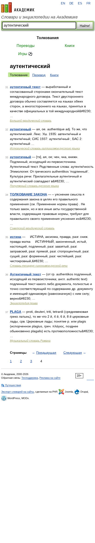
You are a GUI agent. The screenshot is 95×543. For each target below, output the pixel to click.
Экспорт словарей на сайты (17, 391)
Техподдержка (29, 377)
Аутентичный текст (25, 274)
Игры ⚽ (25, 54)
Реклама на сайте (49, 377)
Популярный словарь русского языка (34, 186)
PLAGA (15, 311)
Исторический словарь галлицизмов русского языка (45, 148)
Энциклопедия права (24, 303)
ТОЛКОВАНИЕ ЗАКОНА (28, 194)
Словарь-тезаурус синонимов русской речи (39, 265)
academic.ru (17, 7)
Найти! (85, 26)
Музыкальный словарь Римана (30, 340)
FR (88, 3)
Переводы (26, 46)
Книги (69, 46)
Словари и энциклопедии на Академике (39, 17)
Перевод (38, 75)
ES (80, 3)
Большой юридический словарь (30, 120)
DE (71, 3)
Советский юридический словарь (32, 228)
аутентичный (20, 129)
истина (15, 237)
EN (63, 3)
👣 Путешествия (11, 385)
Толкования (48, 38)
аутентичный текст (25, 87)
